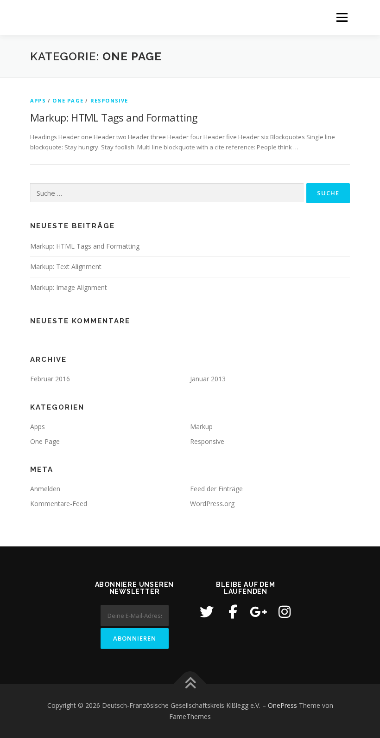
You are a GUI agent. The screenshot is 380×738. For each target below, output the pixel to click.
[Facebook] (233, 612)
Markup (201, 426)
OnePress (282, 705)
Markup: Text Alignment (65, 266)
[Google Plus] (259, 612)
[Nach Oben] (190, 683)
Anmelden (45, 488)
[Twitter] (207, 612)
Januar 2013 (208, 378)
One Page (67, 100)
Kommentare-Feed (58, 503)
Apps (38, 100)
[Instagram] (284, 612)
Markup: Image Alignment (68, 287)
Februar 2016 (50, 378)
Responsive (109, 100)
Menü (342, 17)
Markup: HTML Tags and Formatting (114, 117)
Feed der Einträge (216, 488)
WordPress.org (212, 503)
